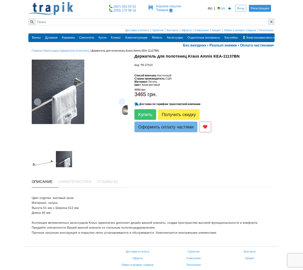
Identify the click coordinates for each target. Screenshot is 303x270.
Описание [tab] (42, 182)
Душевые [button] (51, 37)
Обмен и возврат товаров (240, 30)
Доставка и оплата (137, 30)
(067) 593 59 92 (124, 6)
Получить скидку (179, 114)
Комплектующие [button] (136, 37)
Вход (240, 8)
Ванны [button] (36, 37)
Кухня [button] (102, 37)
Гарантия (158, 30)
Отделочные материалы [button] (203, 37)
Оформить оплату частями (166, 126)
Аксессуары (51, 50)
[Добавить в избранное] (205, 127)
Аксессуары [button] (175, 37)
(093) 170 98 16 (124, 10)
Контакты (173, 30)
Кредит (216, 30)
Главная (37, 50)
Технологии (266, 30)
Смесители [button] (86, 37)
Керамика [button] (68, 37)
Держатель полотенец (75, 50)
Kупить (145, 114)
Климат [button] (116, 37)
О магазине (202, 30)
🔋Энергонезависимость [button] (258, 37)
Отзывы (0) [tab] (107, 182)
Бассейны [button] (231, 37)
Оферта (186, 30)
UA (223, 8)
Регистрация (260, 8)
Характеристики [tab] (74, 182)
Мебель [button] (157, 37)
